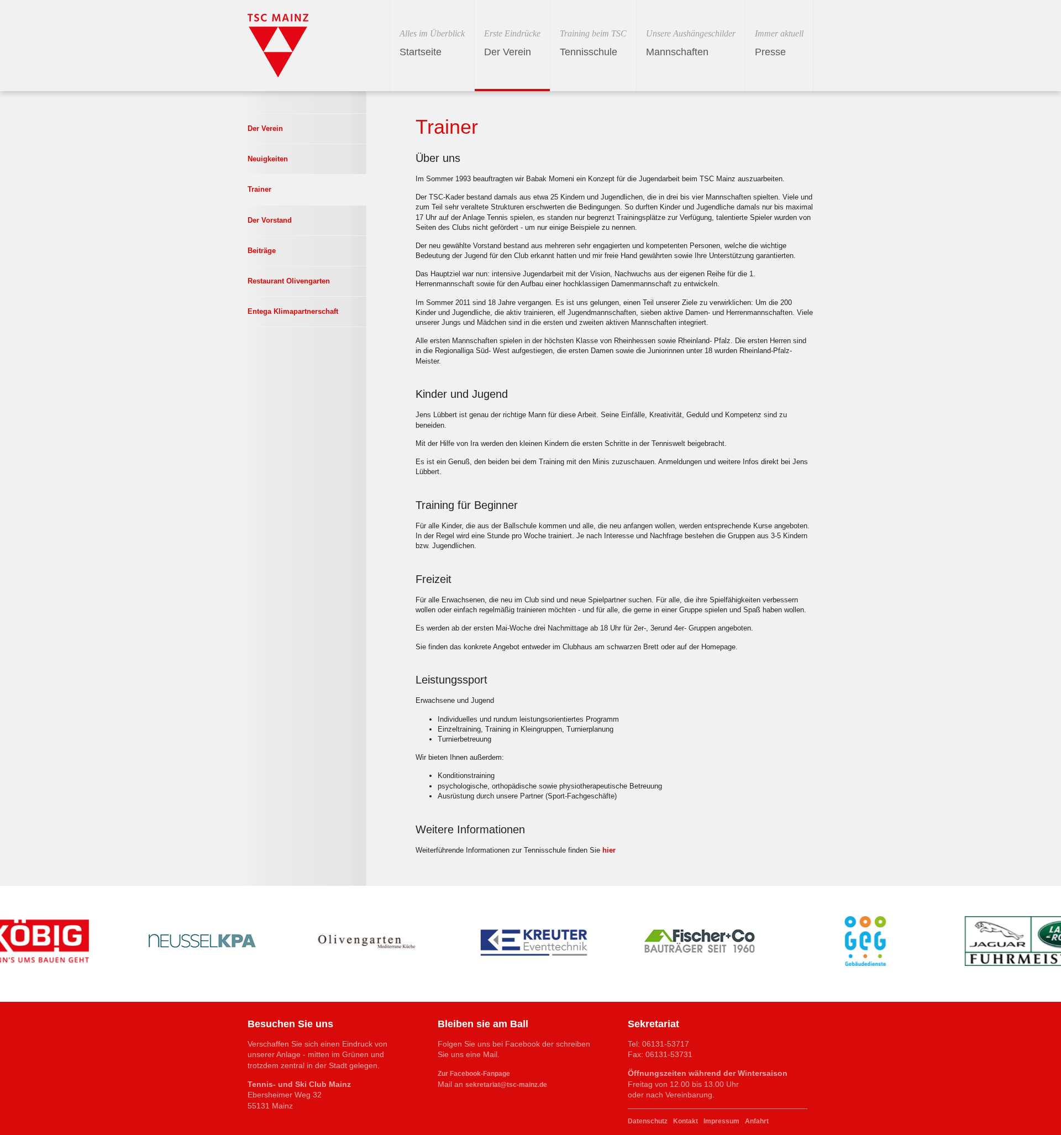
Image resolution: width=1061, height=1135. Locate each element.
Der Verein (512, 43)
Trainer (259, 189)
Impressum (721, 1121)
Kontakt (685, 1121)
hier (609, 850)
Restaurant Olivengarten (289, 281)
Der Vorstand (270, 220)
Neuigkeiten (268, 159)
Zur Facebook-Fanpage (474, 1074)
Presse (779, 43)
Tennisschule (593, 43)
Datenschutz (648, 1121)
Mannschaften (691, 43)
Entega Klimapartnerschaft (293, 311)
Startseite (432, 43)
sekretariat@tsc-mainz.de (506, 1085)
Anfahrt (757, 1121)
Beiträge (262, 250)
